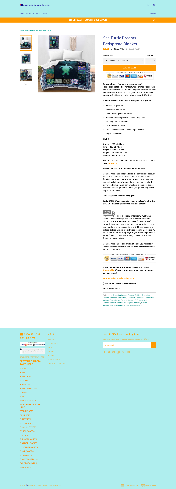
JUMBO (23, 392)
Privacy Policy (54, 359)
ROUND (23, 372)
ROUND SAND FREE (28, 388)
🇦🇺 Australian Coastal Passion (35, 4)
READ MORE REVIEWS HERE (32, 357)
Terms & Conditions (56, 363)
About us (52, 355)
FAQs (50, 347)
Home (22, 31)
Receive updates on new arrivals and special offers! (126, 339)
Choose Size (108, 55)
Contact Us (108, 270)
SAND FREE (25, 384)
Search (51, 339)
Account (153, 14)
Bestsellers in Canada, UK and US (123, 300)
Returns (51, 351)
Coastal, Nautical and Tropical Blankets (125, 303)
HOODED (24, 380)
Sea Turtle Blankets (117, 305)
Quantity (149, 55)
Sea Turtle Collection (134, 305)
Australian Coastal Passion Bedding (127, 295)
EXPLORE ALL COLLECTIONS (33, 13)
